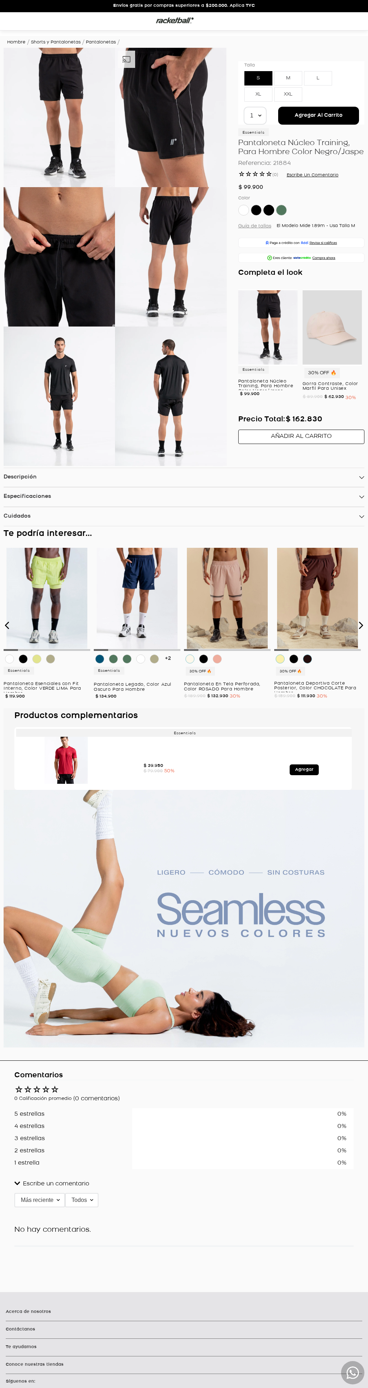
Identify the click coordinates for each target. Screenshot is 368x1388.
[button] (212, 62)
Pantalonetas (101, 42)
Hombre (16, 42)
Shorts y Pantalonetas (55, 42)
